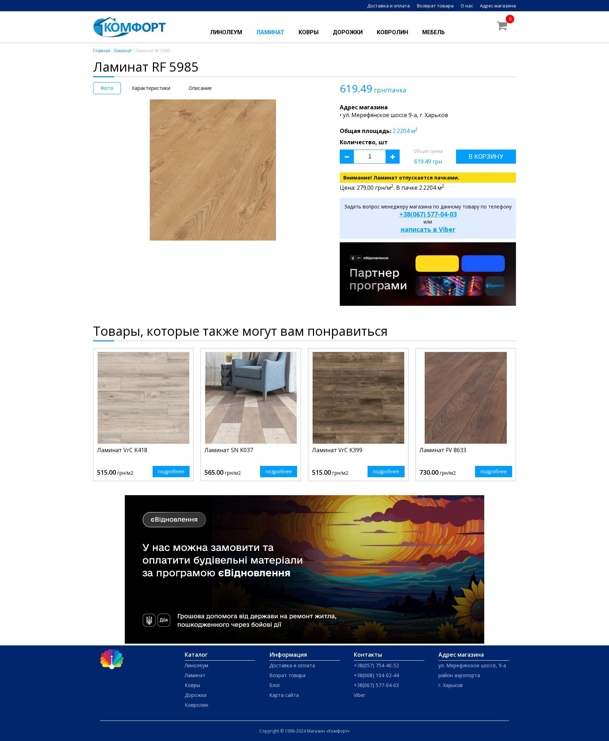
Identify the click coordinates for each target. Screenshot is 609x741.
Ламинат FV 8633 (442, 450)
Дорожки (348, 32)
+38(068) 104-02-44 (376, 675)
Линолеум (226, 32)
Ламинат (270, 32)
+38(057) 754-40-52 (376, 665)
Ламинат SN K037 (228, 450)
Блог (275, 685)
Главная (101, 51)
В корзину (486, 156)
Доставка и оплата (388, 5)
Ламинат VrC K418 (122, 450)
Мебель (433, 32)
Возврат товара (435, 5)
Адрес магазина (498, 5)
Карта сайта (284, 695)
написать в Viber (428, 229)
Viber (359, 695)
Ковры (309, 32)
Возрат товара (287, 675)
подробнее (171, 471)
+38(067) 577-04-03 (428, 214)
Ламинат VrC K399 (337, 450)
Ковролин (392, 32)
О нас (467, 5)
